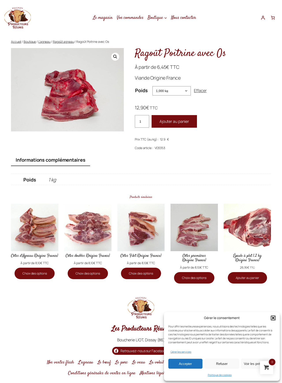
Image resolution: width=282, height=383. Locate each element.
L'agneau (44, 41)
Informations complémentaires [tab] (50, 160)
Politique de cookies (220, 375)
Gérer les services (181, 352)
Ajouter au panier (174, 121)
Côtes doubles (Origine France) (88, 256)
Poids (141, 90)
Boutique (30, 41)
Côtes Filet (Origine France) (141, 256)
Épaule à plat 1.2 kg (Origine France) (247, 258)
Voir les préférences (258, 364)
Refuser (222, 364)
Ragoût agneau (63, 41)
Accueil (16, 41)
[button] (273, 318)
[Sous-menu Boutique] (165, 17)
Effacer (200, 90)
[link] (273, 17)
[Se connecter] (263, 17)
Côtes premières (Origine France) (194, 258)
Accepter (185, 364)
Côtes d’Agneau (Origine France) (34, 256)
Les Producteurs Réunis (141, 329)
